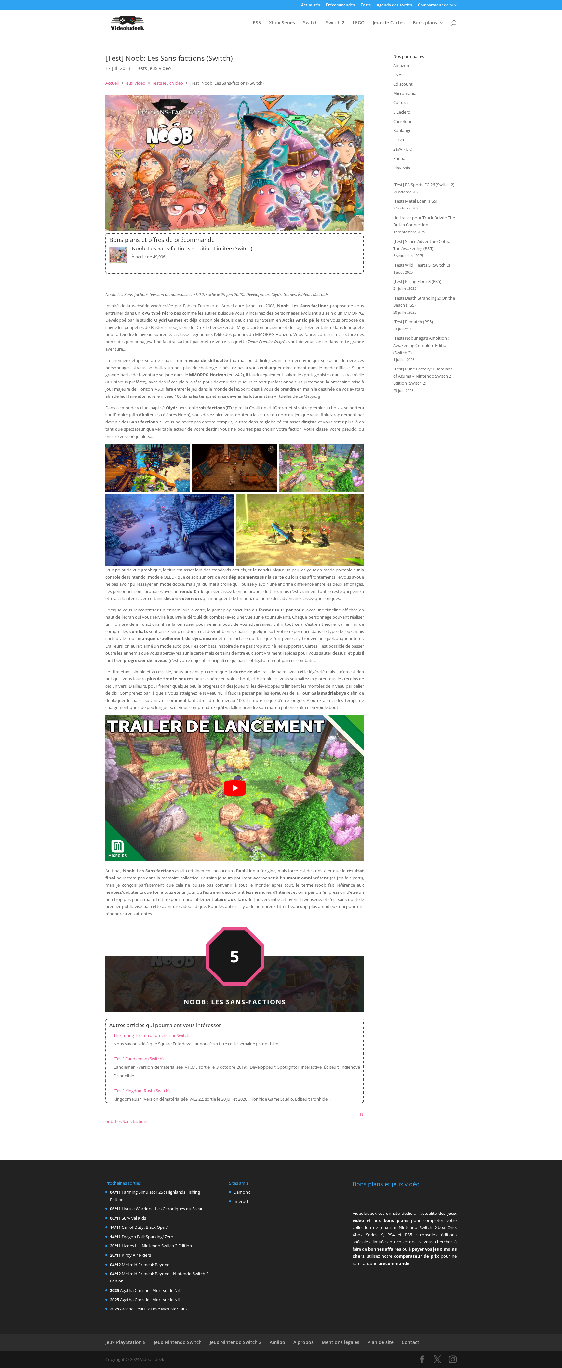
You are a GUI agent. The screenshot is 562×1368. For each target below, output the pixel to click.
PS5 (257, 23)
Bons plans (425, 23)
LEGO (359, 23)
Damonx (242, 1192)
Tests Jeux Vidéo (153, 68)
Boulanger (403, 130)
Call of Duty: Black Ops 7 (145, 1227)
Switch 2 (335, 23)
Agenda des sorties (394, 5)
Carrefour (402, 121)
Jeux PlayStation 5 (125, 1342)
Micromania (404, 93)
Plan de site (381, 1342)
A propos (303, 1342)
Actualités (310, 5)
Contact (410, 1342)
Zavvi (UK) (402, 149)
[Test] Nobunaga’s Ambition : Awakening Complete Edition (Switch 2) (421, 345)
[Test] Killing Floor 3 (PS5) (417, 281)
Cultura (400, 102)
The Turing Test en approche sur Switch (151, 1035)
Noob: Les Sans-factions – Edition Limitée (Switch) (192, 248)
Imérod (241, 1201)
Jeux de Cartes (389, 23)
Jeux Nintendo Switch (178, 1342)
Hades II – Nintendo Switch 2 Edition (157, 1246)
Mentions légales (340, 1342)
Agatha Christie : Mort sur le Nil (150, 1290)
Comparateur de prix (437, 5)
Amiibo (277, 1342)
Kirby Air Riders (136, 1255)
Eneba (399, 158)
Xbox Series (282, 23)
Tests (366, 5)
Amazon (401, 65)
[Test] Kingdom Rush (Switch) (142, 1090)
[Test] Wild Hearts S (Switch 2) (421, 265)
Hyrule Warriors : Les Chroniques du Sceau (163, 1209)
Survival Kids (134, 1218)
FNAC (398, 75)
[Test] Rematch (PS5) (413, 322)
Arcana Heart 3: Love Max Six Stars (153, 1309)
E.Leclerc (401, 112)
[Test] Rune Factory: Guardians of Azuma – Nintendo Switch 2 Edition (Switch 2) (422, 376)
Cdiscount (403, 84)
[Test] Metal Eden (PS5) (415, 201)
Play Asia (401, 168)
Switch (310, 23)
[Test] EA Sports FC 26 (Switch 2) (423, 185)
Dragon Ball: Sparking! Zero (147, 1237)
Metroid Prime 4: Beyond (146, 1264)
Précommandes (340, 5)
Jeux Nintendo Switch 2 (235, 1342)
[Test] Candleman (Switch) (139, 1059)
